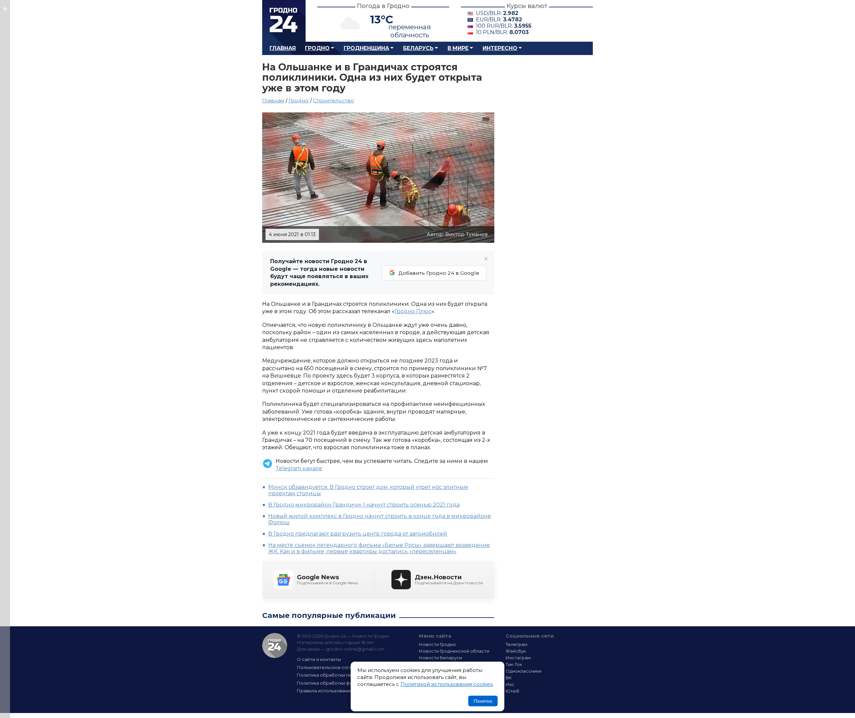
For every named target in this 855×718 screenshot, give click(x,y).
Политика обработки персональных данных (346, 675)
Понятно (483, 701)
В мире (458, 48)
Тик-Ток (514, 664)
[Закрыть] (486, 259)
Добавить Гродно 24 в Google (438, 273)
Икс (510, 684)
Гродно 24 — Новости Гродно (274, 645)
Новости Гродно (437, 644)
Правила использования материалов (339, 690)
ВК (509, 677)
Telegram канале (299, 468)
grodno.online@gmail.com (355, 649)
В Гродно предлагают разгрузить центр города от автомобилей (357, 534)
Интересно (500, 48)
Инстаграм (518, 657)
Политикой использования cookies (446, 684)
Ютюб (512, 691)
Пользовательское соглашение (333, 667)
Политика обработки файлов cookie (338, 683)
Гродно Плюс (413, 311)
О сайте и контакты (319, 659)
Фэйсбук (516, 651)
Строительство (333, 100)
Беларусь (418, 48)
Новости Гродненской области (454, 651)
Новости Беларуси (440, 657)
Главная (283, 48)
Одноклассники (523, 671)
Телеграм (516, 644)
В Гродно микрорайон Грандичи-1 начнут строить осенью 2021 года (364, 505)
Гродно (317, 48)
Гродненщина (366, 48)
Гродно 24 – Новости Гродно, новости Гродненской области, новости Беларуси (284, 21)
